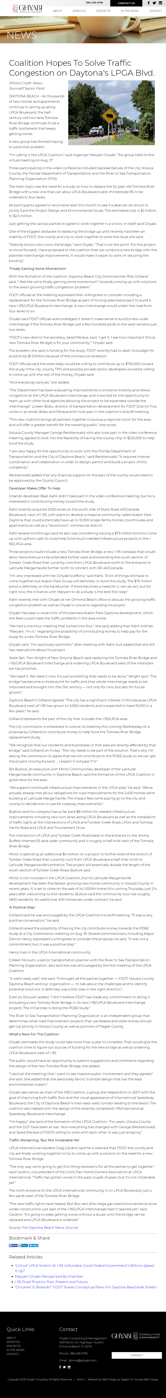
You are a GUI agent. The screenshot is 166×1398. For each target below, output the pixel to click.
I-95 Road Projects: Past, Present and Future (51, 1282)
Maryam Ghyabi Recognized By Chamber (49, 1276)
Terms (80, 1379)
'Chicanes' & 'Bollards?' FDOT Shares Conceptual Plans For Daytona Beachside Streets (86, 1287)
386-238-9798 (94, 2)
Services (79, 10)
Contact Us (126, 3)
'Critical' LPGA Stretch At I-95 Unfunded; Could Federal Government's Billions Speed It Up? (84, 1268)
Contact (155, 10)
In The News (130, 10)
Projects (103, 10)
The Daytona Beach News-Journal (50, 1228)
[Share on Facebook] (13, 1247)
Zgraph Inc (127, 1379)
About (57, 10)
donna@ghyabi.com (83, 1360)
